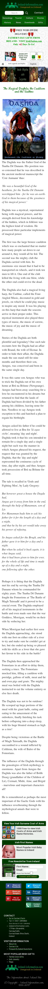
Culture (29, 18)
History (7, 22)
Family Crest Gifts (16, 957)
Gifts (40, 22)
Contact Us (13, 946)
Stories (40, 18)
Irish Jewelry (14, 959)
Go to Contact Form (17, 918)
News (18, 22)
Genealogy (7, 18)
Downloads (30, 22)
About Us (13, 944)
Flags (11, 962)
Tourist (18, 18)
